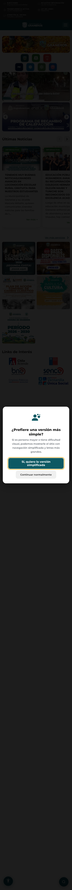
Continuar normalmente (36, 474)
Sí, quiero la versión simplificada (36, 463)
